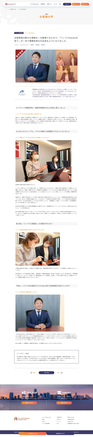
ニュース (55, 4)
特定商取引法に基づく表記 (73, 423)
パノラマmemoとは (34, 4)
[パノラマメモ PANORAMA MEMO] (10, 4)
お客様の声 (43, 4)
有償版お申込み (71, 419)
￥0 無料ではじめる (32, 433)
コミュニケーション (24, 44)
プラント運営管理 (19, 33)
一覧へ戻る (46, 372)
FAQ (60, 4)
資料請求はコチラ (60, 433)
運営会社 (75, 432)
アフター (16, 44)
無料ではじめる (29, 402)
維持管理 (43, 44)
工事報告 (32, 44)
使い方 (43, 421)
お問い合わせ (64, 402)
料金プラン (49, 4)
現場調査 (37, 44)
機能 (43, 419)
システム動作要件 (46, 423)
